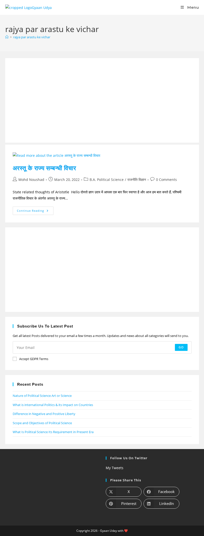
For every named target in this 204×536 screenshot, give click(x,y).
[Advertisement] (102, 100)
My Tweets (114, 467)
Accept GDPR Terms (33, 359)
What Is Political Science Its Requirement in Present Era (53, 432)
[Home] (6, 37)
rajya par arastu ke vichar (31, 37)
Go (181, 347)
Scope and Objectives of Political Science (42, 423)
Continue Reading (35, 209)
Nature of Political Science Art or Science (42, 395)
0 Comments (166, 179)
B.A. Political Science (107, 179)
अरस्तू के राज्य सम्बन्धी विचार (44, 168)
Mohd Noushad (31, 179)
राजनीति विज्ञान (136, 179)
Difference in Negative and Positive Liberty (44, 414)
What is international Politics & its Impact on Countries (53, 405)
